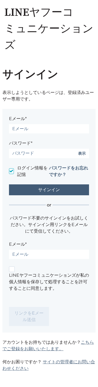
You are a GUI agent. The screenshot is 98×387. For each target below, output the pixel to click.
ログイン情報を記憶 (32, 171)
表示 (82, 153)
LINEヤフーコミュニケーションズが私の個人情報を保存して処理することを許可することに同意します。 (49, 282)
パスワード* (20, 143)
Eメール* (18, 118)
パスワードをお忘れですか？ (68, 171)
